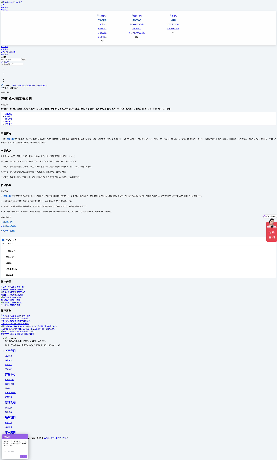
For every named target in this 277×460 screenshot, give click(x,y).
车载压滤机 (136, 29)
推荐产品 (8, 122)
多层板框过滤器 (173, 29)
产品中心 (4, 10)
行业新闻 (11, 52)
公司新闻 (4, 52)
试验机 (173, 20)
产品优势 (8, 116)
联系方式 (8, 423)
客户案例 (4, 47)
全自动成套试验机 (173, 24)
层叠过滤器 (102, 24)
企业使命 (8, 360)
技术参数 (8, 119)
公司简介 (8, 356)
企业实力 (8, 365)
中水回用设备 (11, 269)
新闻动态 (4, 49)
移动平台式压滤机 (137, 24)
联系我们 (4, 54)
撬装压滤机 (136, 20)
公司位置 (8, 427)
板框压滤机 (102, 37)
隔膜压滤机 (102, 33)
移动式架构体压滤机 (137, 33)
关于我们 (4, 7)
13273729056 (5, 62)
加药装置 (9, 275)
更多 (102, 41)
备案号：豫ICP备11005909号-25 (56, 438)
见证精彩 (8, 369)
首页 (2, 5)
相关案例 (8, 124)
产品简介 (8, 114)
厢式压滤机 (102, 29)
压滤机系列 (102, 20)
